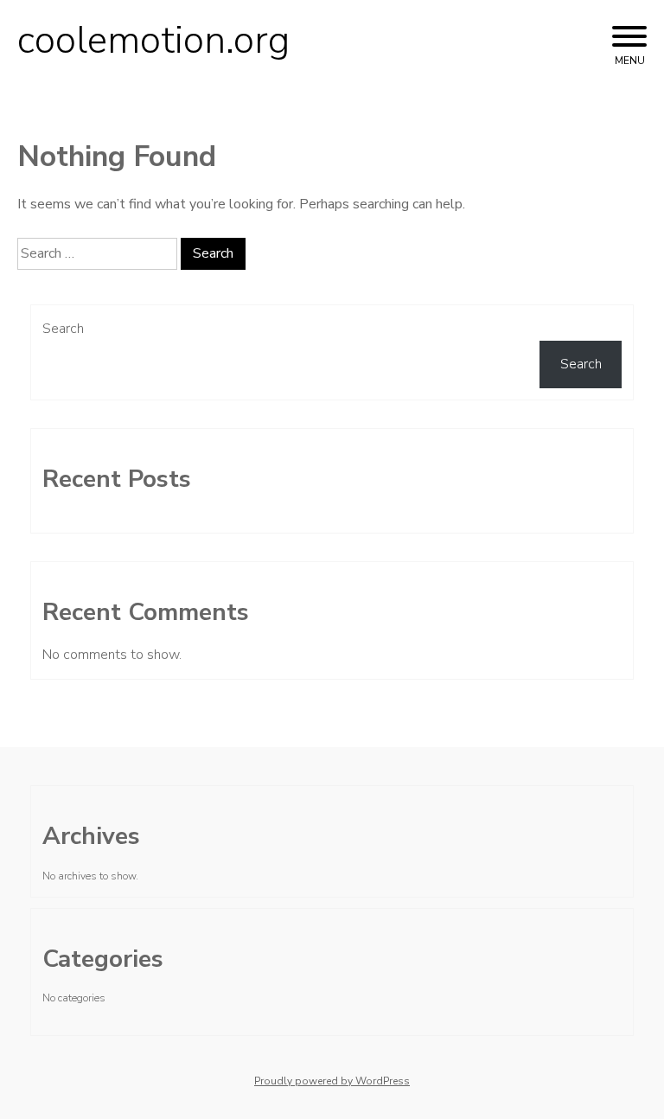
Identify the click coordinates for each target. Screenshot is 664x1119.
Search (63, 328)
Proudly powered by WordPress (332, 1081)
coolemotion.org (153, 41)
